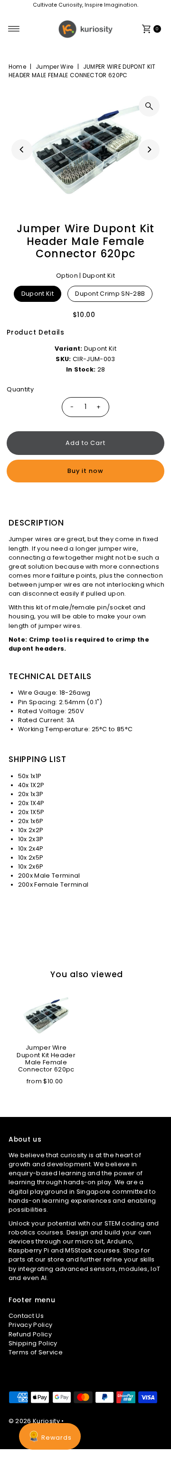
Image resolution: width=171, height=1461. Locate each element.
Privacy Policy (30, 1325)
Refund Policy (30, 1334)
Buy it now (85, 471)
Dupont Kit (37, 294)
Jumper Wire (55, 67)
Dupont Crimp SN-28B (110, 294)
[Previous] (21, 149)
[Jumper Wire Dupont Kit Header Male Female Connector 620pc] (46, 1015)
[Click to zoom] (149, 106)
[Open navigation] (14, 29)
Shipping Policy (33, 1343)
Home (17, 67)
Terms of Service (36, 1352)
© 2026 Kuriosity (34, 1421)
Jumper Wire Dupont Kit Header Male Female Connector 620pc (46, 1058)
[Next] (149, 149)
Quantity (20, 389)
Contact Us (26, 1316)
